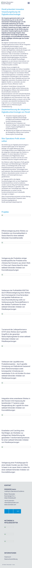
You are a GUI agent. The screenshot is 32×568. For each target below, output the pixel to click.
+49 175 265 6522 (9, 500)
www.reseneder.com (10, 504)
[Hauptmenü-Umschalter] (28, 3)
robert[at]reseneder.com (11, 502)
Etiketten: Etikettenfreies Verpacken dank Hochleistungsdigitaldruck (14, 199)
